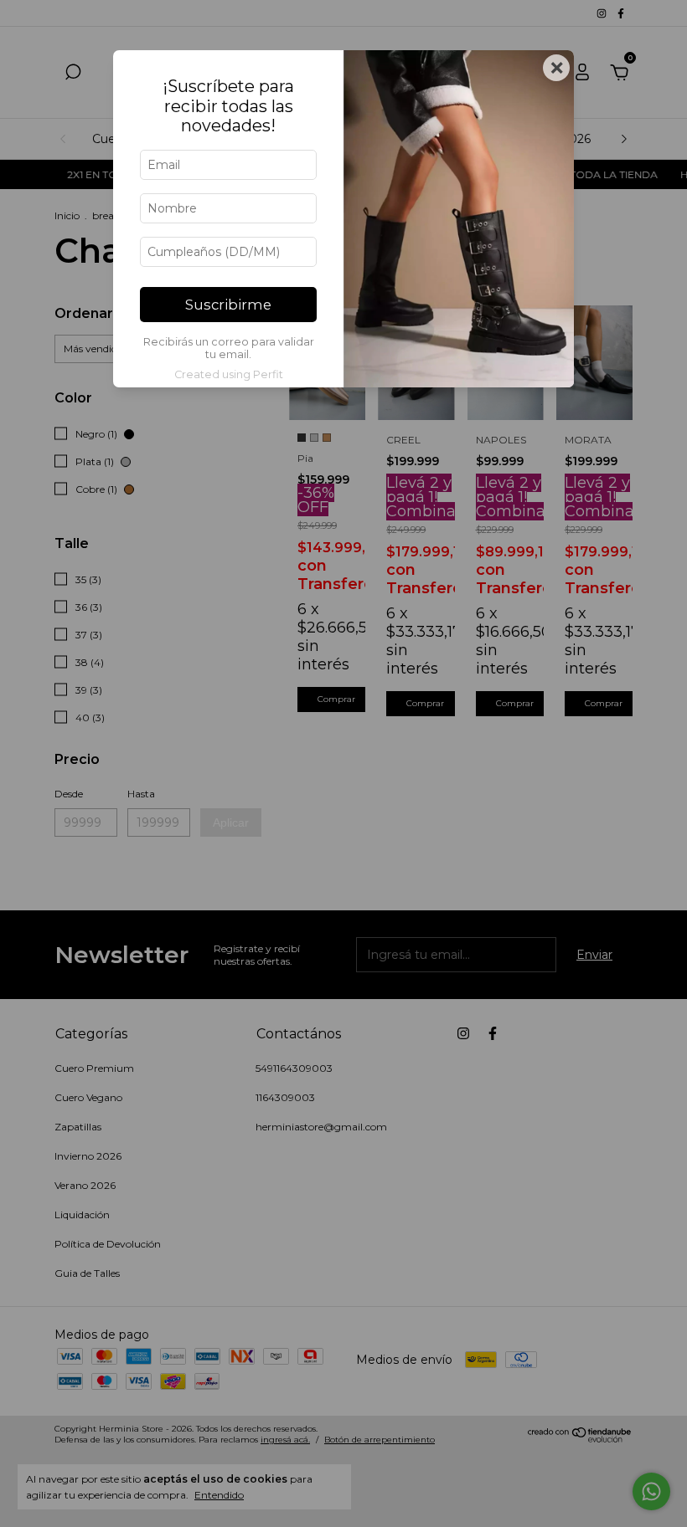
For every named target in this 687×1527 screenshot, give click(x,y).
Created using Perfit (228, 374)
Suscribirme (228, 304)
